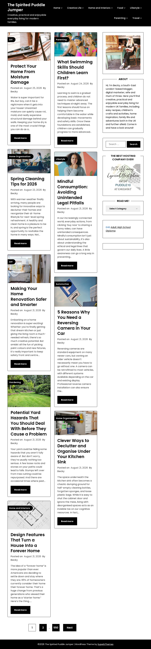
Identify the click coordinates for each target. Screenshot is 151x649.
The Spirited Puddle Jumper (26, 8)
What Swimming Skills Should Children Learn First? (75, 70)
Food (120, 7)
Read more (20, 138)
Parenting (119, 18)
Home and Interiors (99, 7)
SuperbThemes (105, 644)
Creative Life (74, 7)
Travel (135, 18)
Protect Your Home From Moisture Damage (23, 74)
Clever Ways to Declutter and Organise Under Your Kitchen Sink (73, 451)
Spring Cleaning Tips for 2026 (27, 181)
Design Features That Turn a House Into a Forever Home (28, 543)
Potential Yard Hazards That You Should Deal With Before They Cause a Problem (29, 423)
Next (70, 627)
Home (57, 7)
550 (55, 627)
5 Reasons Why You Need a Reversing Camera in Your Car (73, 323)
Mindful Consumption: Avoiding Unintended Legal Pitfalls (72, 192)
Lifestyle (134, 7)
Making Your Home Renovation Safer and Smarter (29, 296)
